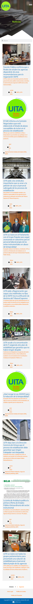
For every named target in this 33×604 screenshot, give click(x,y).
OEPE (17, 92)
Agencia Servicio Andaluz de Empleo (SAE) (15, 152)
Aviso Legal (10, 591)
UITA (21, 92)
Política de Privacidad (16, 595)
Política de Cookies (21, 591)
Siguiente (21, 587)
